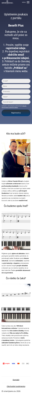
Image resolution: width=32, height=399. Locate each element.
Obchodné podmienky (16, 386)
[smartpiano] (7, 2)
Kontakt (16, 379)
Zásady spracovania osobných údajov (14, 106)
